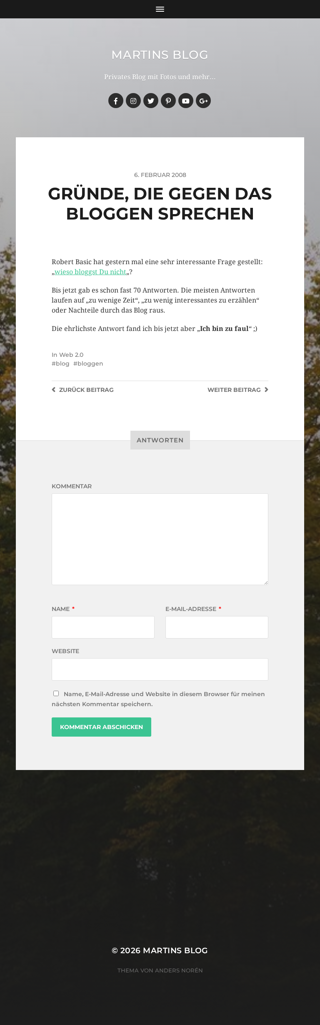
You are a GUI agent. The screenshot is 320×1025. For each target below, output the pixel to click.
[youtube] (185, 100)
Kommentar (72, 486)
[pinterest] (168, 100)
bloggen (90, 363)
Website (65, 651)
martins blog (159, 55)
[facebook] (115, 100)
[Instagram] (133, 100)
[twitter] (150, 100)
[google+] (203, 100)
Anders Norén (179, 970)
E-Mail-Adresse (193, 609)
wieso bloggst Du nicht (90, 272)
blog (63, 363)
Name (63, 609)
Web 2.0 (71, 354)
